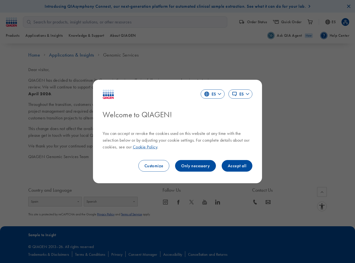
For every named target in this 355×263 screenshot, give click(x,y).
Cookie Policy (145, 147)
